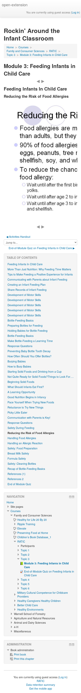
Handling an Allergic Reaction (25, 443)
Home (10, 502)
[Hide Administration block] (70, 645)
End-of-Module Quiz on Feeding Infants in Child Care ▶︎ (42, 248)
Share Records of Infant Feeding (27, 290)
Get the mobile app (40, 688)
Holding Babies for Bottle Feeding (27, 330)
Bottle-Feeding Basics (21, 320)
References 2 (16, 479)
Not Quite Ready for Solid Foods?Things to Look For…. (41, 377)
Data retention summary (40, 685)
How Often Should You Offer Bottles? (29, 356)
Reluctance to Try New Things (25, 407)
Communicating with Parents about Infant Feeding (37, 279)
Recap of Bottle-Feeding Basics (26, 469)
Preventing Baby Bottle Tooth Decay (29, 351)
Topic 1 (25, 550)
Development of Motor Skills (24, 295)
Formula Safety (17, 458)
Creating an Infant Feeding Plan (27, 284)
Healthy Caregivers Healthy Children (39, 601)
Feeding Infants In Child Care (25, 264)
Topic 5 (25, 584)
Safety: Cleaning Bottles (22, 463)
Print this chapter (24, 659)
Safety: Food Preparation (22, 448)
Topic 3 (25, 559)
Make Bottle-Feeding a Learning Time (30, 341)
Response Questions (20, 346)
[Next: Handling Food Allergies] (42, 81)
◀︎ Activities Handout (18, 237)
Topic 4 (25, 579)
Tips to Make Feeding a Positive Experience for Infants (40, 274)
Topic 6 (25, 588)
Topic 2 (25, 554)
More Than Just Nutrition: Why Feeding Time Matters (39, 269)
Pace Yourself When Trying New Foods (31, 402)
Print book (20, 654)
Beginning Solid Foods (21, 382)
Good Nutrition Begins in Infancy (27, 397)
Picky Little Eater (17, 412)
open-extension (15, 4)
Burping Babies (17, 361)
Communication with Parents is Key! (29, 417)
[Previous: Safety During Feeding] (38, 81)
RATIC (21, 541)
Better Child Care (27, 605)
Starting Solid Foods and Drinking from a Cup (35, 371)
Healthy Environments (30, 609)
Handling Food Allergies (22, 438)
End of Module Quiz (19, 484)
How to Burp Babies (19, 366)
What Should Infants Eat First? (26, 387)
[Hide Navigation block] (70, 497)
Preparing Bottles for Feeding (25, 325)
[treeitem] (40, 502)
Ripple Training (26, 524)
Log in (75, 12)
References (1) (16, 474)
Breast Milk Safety (18, 453)
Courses (16, 511)
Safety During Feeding (21, 428)
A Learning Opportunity (21, 392)
